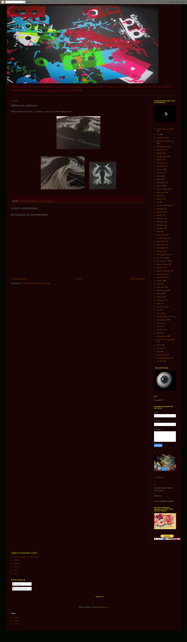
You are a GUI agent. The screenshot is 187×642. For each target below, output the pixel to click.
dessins (16, 566)
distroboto (160, 182)
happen (159, 215)
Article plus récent (19, 278)
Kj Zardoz (160, 137)
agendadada (161, 156)
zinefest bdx (161, 354)
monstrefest (161, 277)
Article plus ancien (137, 278)
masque (159, 251)
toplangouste (161, 336)
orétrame (160, 287)
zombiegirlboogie (163, 357)
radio (158, 303)
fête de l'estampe (163, 205)
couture (159, 172)
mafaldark (160, 247)
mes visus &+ (161, 260)
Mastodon (160, 477)
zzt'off (159, 361)
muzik (159, 280)
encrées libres (161, 189)
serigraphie (32, 201)
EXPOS (17, 560)
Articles (17, 584)
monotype (160, 274)
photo (158, 293)
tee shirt (159, 329)
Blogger (104, 607)
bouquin (159, 162)
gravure (159, 211)
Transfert (160, 149)
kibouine (160, 228)
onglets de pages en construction (26, 557)
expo (158, 195)
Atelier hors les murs (165, 128)
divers (158, 185)
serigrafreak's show (164, 316)
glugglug (160, 208)
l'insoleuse (24, 201)
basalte (159, 159)
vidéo (158, 344)
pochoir (159, 296)
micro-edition (162, 264)
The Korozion (162, 146)
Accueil (78, 278)
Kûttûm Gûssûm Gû (165, 140)
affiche (159, 153)
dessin (158, 176)
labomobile (161, 241)
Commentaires (20, 588)
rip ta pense (161, 306)
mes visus (160, 257)
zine (158, 351)
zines (15, 570)
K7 (157, 134)
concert (159, 169)
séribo (158, 326)
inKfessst (160, 218)
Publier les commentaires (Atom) (37, 283)
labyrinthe (160, 244)
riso (157, 309)
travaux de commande (46, 201)
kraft (158, 231)
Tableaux (17, 563)
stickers (159, 323)
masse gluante (162, 254)
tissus (158, 332)
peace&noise (161, 290)
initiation (160, 225)
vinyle (158, 348)
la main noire (162, 238)
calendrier (160, 166)
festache (159, 198)
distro (158, 179)
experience (160, 192)
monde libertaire (163, 270)
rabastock (160, 300)
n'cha (158, 283)
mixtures (160, 267)
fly (157, 202)
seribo (158, 313)
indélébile (160, 221)
